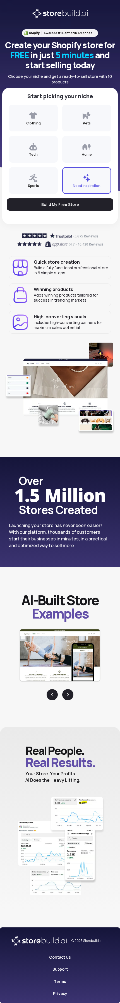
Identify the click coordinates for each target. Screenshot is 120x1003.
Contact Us (60, 957)
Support (60, 969)
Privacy (60, 993)
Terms (60, 981)
